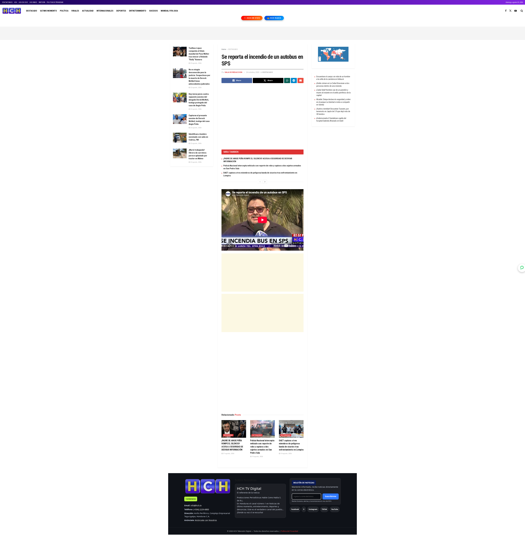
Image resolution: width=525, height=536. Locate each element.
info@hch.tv (196, 505)
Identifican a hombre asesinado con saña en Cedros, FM (198, 137)
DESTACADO (31, 11)
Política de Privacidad (289, 531)
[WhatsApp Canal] (522, 268)
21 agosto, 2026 (228, 453)
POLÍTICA (64, 11)
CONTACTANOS (7, 2)
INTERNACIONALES (105, 11)
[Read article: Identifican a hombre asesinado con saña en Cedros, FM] (180, 138)
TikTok (324, 509)
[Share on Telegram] (294, 80)
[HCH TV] (207, 486)
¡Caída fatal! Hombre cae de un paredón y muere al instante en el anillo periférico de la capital (333, 92)
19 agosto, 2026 (257, 456)
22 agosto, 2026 (195, 87)
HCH (15, 2)
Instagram (313, 509)
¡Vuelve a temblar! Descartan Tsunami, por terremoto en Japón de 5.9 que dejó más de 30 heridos (333, 111)
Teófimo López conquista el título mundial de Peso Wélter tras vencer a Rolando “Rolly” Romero (199, 54)
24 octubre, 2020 (252, 72)
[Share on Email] (301, 80)
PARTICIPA (42, 2)
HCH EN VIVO (23, 2)
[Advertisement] (262, 33)
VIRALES (75, 11)
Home (223, 49)
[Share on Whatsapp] (287, 80)
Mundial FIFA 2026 (169, 11)
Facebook (295, 509)
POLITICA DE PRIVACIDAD (55, 2)
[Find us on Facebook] (505, 10)
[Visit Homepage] (11, 10)
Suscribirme (330, 496)
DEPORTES (121, 11)
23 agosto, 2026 (195, 63)
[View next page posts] (265, 182)
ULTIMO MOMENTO (48, 11)
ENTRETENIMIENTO (137, 11)
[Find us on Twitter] (510, 10)
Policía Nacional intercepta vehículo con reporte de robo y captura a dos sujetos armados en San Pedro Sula (262, 446)
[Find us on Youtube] (515, 10)
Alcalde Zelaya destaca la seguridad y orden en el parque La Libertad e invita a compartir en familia (333, 102)
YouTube (334, 509)
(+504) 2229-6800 (201, 509)
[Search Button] (522, 10)
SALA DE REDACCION (233, 72)
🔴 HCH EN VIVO (252, 18)
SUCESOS (153, 11)
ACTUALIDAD (88, 11)
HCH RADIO (33, 2)
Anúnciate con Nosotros (206, 520)
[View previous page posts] (260, 182)
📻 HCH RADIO (274, 18)
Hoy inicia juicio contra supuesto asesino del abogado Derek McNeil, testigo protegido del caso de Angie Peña (199, 100)
